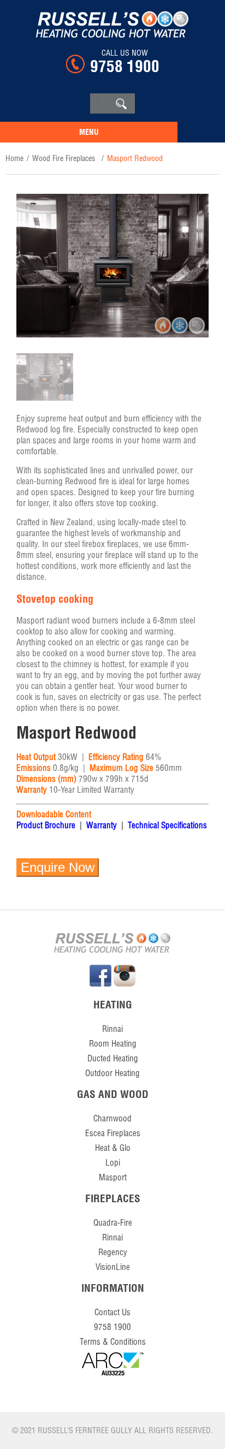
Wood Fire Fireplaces (63, 158)
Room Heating (113, 1043)
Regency (112, 1252)
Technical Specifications (167, 825)
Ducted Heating (112, 1058)
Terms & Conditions (113, 1342)
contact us (112, 1312)
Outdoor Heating (112, 1073)
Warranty (101, 825)
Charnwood (112, 1118)
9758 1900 (124, 66)
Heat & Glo (113, 1148)
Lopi (112, 1162)
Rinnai (112, 1029)
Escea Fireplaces (112, 1133)
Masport (113, 1177)
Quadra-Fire (112, 1223)
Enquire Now (57, 867)
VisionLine (113, 1267)
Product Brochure (45, 825)
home (14, 158)
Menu (89, 132)
